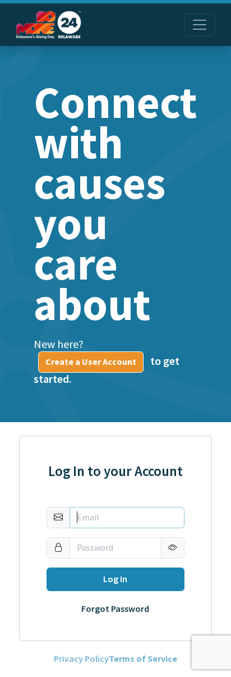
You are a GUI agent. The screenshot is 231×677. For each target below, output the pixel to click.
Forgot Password (115, 609)
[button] (172, 548)
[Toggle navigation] (199, 24)
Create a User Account (90, 362)
